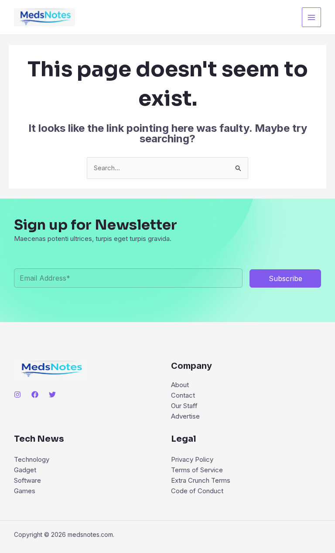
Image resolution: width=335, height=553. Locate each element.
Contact (183, 395)
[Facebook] (34, 394)
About (180, 385)
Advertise (185, 416)
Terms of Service (197, 470)
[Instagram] (17, 394)
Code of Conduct (197, 491)
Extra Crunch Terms (200, 480)
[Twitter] (52, 394)
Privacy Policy (192, 459)
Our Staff (184, 406)
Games (24, 491)
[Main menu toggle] (311, 17)
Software (27, 480)
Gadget (25, 470)
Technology (31, 459)
